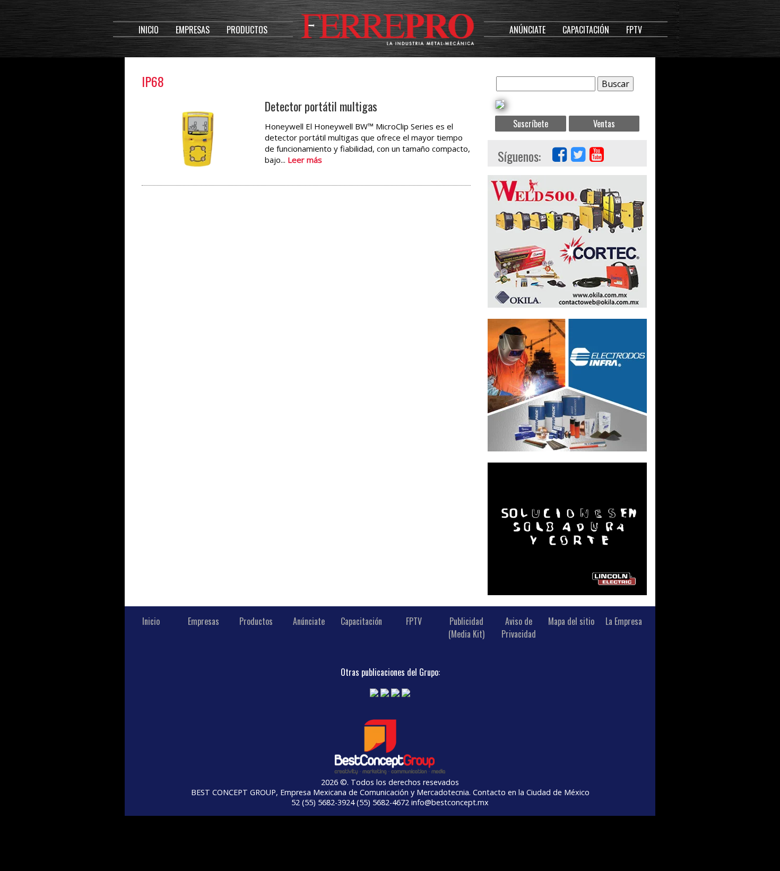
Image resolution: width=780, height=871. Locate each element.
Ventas (604, 123)
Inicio (148, 29)
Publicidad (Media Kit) (466, 627)
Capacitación (585, 29)
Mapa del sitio (571, 621)
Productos (247, 29)
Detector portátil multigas (321, 106)
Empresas (193, 29)
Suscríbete (530, 123)
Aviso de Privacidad (518, 627)
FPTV (634, 29)
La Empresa (623, 621)
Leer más (305, 159)
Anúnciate (527, 29)
